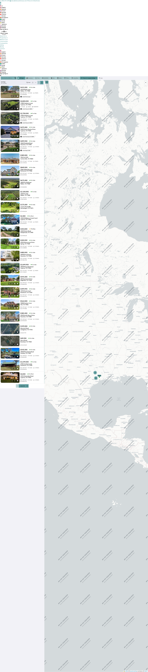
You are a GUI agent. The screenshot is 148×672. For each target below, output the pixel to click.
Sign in (6, 29)
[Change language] (1, 6)
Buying (2, 46)
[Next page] (41, 82)
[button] (145, 82)
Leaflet (126, 671)
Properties (3, 37)
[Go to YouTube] (0, 4)
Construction (4, 41)
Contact (2, 48)
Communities (4, 43)
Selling (2, 45)
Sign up (2, 29)
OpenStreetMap (133, 671)
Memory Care (4, 39)
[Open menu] (0, 75)
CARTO (146, 671)
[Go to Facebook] (0, 2)
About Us (2, 36)
